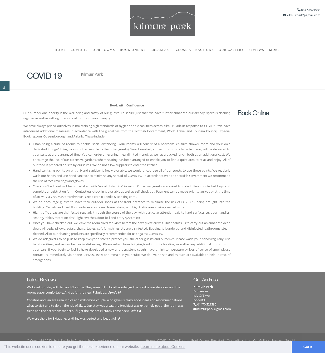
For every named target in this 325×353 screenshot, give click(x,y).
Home (60, 49)
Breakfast (161, 49)
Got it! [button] (308, 347)
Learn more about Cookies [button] (163, 347)
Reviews (256, 49)
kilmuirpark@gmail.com (214, 309)
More (274, 49)
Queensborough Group (108, 340)
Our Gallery (231, 49)
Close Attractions (195, 49)
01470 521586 (206, 304)
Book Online (133, 49)
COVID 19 (79, 49)
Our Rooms (104, 49)
